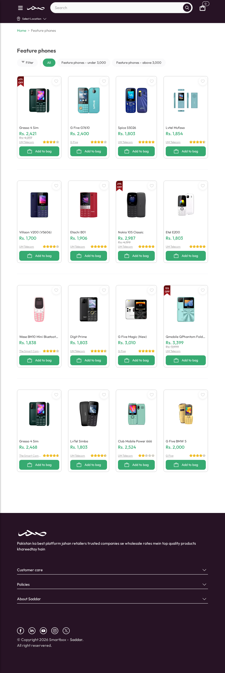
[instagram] (57, 630)
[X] (68, 630)
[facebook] (22, 630)
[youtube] (45, 630)
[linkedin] (34, 630)
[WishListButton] (56, 81)
